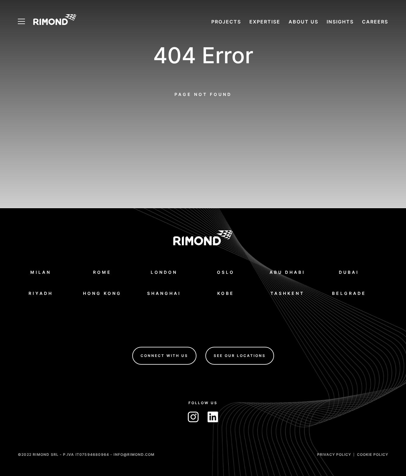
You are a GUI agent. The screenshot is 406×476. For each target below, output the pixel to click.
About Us (303, 22)
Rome (102, 271)
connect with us (164, 355)
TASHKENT (287, 292)
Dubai (349, 271)
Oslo (226, 271)
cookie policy (372, 454)
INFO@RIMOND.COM (134, 454)
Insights (340, 22)
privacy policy (334, 454)
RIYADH (41, 292)
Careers (375, 22)
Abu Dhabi (287, 271)
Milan (40, 271)
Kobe (225, 292)
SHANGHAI (164, 292)
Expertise (264, 22)
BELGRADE (349, 292)
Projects (226, 22)
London (164, 271)
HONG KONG (102, 292)
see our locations (240, 355)
